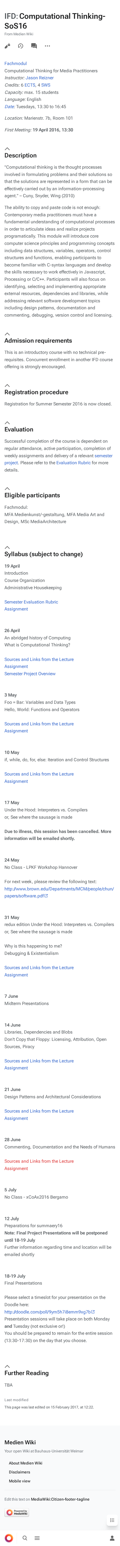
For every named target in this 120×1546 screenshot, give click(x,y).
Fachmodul (15, 63)
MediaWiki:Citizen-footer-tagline (60, 1499)
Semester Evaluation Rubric (31, 602)
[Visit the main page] (9, 1538)
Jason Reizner (40, 77)
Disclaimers (19, 1472)
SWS (45, 85)
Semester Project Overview (30, 673)
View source (7, 46)
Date (9, 106)
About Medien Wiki (25, 1463)
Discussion (34, 46)
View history (21, 46)
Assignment (16, 609)
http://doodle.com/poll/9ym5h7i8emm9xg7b (47, 1312)
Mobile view (19, 1481)
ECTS (30, 85)
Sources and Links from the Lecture (39, 659)
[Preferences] (99, 1538)
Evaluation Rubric (73, 462)
